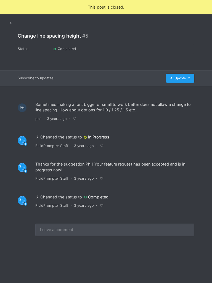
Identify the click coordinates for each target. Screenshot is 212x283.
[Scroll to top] (202, 259)
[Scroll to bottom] (202, 273)
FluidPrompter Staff (51, 146)
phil (38, 119)
